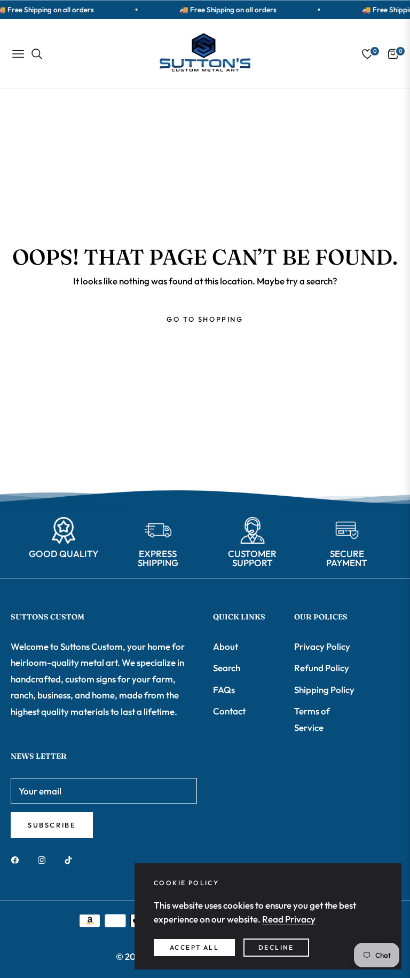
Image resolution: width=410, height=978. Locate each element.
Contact (229, 711)
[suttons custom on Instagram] (44, 859)
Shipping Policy (324, 689)
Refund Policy (321, 667)
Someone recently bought (120, 906)
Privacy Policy (322, 646)
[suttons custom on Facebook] (18, 859)
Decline (276, 947)
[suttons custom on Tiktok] (71, 859)
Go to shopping (205, 319)
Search (226, 667)
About (225, 646)
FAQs (224, 689)
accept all (194, 947)
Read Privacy (289, 919)
